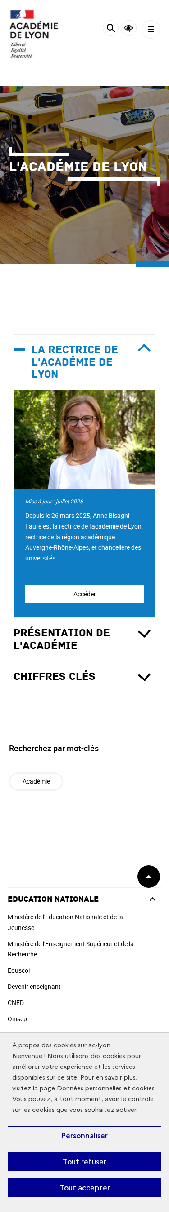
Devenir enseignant (34, 986)
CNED (16, 1002)
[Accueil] (34, 34)
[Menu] (151, 29)
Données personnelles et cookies (106, 1088)
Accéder (84, 594)
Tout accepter (84, 1187)
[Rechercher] (111, 29)
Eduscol (19, 970)
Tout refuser (84, 1161)
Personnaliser (84, 1135)
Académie (36, 781)
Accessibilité (129, 28)
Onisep (17, 1018)
